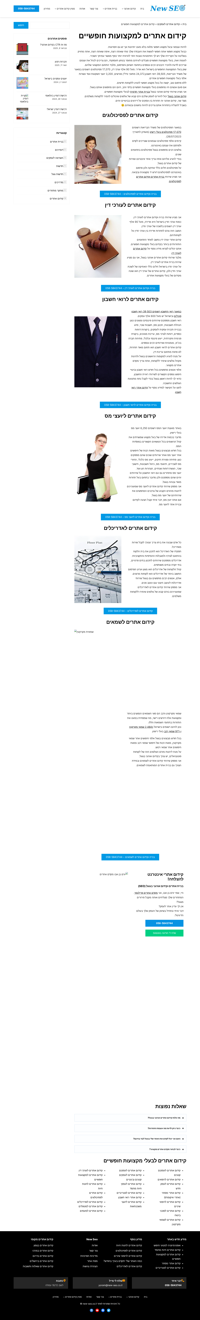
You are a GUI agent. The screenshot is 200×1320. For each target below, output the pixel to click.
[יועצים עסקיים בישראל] (22, 83)
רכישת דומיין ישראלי (57, 109)
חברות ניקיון (61, 61)
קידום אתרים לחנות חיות (129, 1245)
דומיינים (59, 149)
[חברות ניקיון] (22, 66)
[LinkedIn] (91, 1310)
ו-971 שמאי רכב (172, 731)
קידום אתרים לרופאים (169, 1179)
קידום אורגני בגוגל (177, 96)
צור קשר (93, 1250)
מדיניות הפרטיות (89, 1255)
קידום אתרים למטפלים (91, 1206)
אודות (95, 1245)
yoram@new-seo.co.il (110, 1285)
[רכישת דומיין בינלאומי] (22, 98)
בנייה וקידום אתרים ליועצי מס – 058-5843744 (130, 517)
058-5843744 (173, 1285)
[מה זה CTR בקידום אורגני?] (22, 49)
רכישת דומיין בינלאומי (56, 95)
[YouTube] (97, 1310)
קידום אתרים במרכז (43, 1250)
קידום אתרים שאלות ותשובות (38, 1266)
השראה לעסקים (54, 157)
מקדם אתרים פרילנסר (146, 892)
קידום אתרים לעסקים (168, 24)
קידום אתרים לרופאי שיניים (128, 1255)
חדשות (59, 166)
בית (184, 24)
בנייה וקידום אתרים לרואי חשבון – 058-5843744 (130, 404)
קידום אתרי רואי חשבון (130, 1197)
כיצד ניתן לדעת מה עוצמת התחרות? (164, 1128)
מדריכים (59, 182)
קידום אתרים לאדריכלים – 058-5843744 (130, 610)
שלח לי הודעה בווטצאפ (164, 933)
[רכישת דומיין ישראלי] (22, 114)
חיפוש (21, 25)
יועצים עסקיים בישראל (56, 78)
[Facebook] (103, 1310)
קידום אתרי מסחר (171, 1263)
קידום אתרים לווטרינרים (129, 1192)
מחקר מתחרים (55, 190)
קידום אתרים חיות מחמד (168, 1249)
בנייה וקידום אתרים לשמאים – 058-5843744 (130, 857)
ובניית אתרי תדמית (140, 91)
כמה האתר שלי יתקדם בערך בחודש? (123, 1261)
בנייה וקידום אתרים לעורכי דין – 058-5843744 (130, 288)
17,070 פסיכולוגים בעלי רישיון (165, 132)
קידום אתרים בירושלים (41, 1261)
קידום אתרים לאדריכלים (90, 1201)
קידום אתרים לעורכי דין (91, 1170)
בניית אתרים (56, 141)
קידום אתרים (56, 198)
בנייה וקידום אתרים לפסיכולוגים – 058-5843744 (130, 193)
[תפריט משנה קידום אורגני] (122, 8)
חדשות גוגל (57, 174)
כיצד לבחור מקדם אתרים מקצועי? (164, 1149)
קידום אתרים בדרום (43, 1255)
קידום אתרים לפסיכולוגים (129, 1250)
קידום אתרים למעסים (91, 1210)
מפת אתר (92, 1261)
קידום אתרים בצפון (43, 1245)
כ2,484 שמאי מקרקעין (141, 726)
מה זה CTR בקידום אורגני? (53, 44)
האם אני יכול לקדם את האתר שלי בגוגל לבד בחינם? (156, 1138)
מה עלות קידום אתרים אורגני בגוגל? (164, 1117)
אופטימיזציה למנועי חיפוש (167, 1245)
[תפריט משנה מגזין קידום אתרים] (55, 8)
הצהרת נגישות (90, 1266)
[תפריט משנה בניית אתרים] (103, 8)
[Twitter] (108, 1310)
